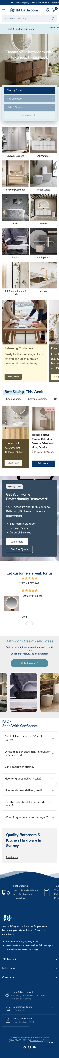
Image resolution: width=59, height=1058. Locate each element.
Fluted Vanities (13, 399)
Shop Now (13, 376)
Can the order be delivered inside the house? (27, 803)
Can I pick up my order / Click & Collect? (23, 738)
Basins (15, 257)
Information (9, 968)
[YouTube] (34, 1047)
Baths (15, 223)
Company (8, 977)
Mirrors (43, 223)
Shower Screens (15, 156)
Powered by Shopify (40, 1040)
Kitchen (43, 291)
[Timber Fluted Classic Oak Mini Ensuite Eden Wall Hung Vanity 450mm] (43, 419)
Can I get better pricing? (19, 767)
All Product (9, 959)
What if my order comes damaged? (26, 817)
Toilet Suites (43, 189)
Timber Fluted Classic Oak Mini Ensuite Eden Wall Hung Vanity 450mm (43, 441)
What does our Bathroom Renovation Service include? (27, 753)
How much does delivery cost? (23, 790)
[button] (27, 623)
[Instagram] (29, 1047)
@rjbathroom (28, 663)
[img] (29, 578)
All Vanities (43, 156)
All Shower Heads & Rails (15, 293)
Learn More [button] (17, 541)
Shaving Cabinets (15, 189)
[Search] (53, 18)
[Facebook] (24, 1047)
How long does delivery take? (23, 778)
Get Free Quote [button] (19, 549)
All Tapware (43, 257)
